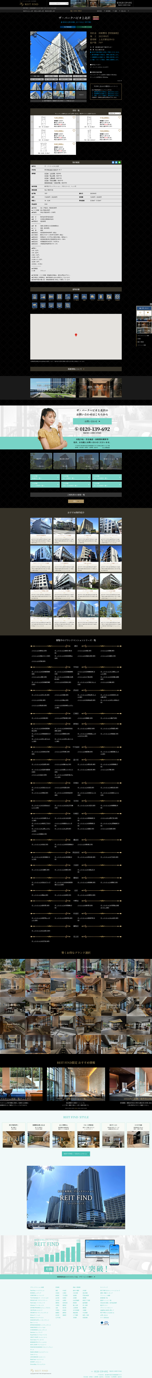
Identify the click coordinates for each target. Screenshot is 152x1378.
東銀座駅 (75, 1312)
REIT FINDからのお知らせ (107, 1312)
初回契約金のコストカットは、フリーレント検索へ (75, 1277)
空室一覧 (123, 11)
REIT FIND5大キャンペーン (75, 1153)
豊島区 (64, 1305)
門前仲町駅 (86, 1295)
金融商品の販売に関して (107, 1310)
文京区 (57, 1300)
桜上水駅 (52, 176)
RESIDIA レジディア (35, 1293)
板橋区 (57, 1312)
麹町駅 (84, 1307)
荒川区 (64, 1307)
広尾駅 (75, 1298)
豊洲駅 (84, 1298)
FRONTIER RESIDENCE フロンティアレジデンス (41, 1348)
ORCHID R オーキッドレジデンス (39, 1312)
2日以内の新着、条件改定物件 (108, 1303)
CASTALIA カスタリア (36, 1310)
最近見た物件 (140, 315)
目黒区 (64, 1298)
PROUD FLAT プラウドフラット (39, 1300)
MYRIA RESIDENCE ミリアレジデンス (40, 1325)
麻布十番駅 (76, 1290)
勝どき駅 (75, 1305)
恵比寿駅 (85, 1293)
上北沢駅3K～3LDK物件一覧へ (101, 484)
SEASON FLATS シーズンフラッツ (39, 1320)
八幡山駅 (52, 178)
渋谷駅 (84, 1290)
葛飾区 (64, 1315)
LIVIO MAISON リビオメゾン (38, 1357)
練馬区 (64, 1312)
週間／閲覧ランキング (106, 1293)
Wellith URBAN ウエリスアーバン (39, 1352)
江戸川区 (58, 1317)
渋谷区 (57, 1293)
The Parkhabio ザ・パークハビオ (39, 1298)
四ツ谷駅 (85, 1305)
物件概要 (108, 11)
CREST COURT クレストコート (38, 1337)
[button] (117, 1085)
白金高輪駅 (76, 1300)
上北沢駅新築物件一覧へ (37, 477)
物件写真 (99, 11)
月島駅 (75, 1317)
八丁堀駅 (75, 1315)
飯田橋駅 (85, 1303)
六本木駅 (75, 1293)
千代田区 (65, 1295)
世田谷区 (65, 1303)
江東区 (64, 1293)
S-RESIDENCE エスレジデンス (38, 1330)
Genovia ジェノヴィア (36, 1332)
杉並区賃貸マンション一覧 (36, 8)
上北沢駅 (52, 173)
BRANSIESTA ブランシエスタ (38, 1342)
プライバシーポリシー (106, 1307)
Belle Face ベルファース (37, 1359)
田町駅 (75, 1303)
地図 (116, 11)
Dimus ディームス (35, 1315)
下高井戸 (55, 170)
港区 (57, 1290)
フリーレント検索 (105, 1295)
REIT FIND (25, 8)
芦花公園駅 (53, 180)
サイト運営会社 (106, 447)
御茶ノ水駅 (86, 1315)
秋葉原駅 (85, 1317)
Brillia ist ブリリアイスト (37, 1317)
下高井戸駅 (57, 183)
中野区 (57, 1310)
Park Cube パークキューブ (37, 1303)
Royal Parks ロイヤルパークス (38, 1335)
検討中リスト (104, 1305)
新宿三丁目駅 (86, 1300)
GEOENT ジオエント (35, 1362)
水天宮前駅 (76, 1310)
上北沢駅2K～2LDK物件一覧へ (101, 477)
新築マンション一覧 (105, 1300)
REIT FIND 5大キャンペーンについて (110, 1290)
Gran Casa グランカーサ (37, 1339)
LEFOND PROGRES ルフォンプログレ (40, 1307)
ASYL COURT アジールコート (38, 1344)
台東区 (64, 1300)
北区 (57, 1307)
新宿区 (57, 1295)
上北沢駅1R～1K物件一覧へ (69, 477)
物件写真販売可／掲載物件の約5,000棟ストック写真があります (59, 100)
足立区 (57, 1315)
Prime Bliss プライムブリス (37, 1364)
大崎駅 (84, 1310)
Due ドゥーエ (34, 1322)
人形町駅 (75, 1307)
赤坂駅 (75, 1295)
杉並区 (50, 170)
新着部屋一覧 (104, 1298)
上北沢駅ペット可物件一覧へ (38, 484)
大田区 (57, 1305)
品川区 (57, 1298)
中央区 (64, 1290)
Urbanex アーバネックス (37, 1305)
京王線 (46, 173)
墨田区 (57, 1303)
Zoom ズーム (34, 1354)
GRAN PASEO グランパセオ (37, 1327)
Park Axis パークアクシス (37, 1290)
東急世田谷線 (48, 183)
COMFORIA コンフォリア (37, 1295)
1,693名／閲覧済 (77, 11)
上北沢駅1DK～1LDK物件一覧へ (70, 484)
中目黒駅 (85, 1312)
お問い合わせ (91, 421)
